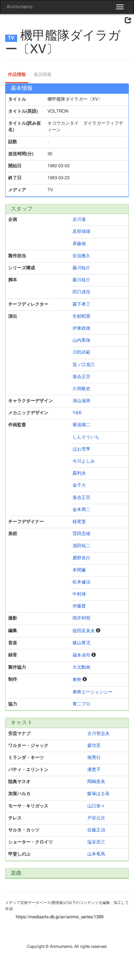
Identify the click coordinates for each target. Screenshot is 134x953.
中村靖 (79, 594)
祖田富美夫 (83, 631)
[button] (128, 20)
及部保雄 (81, 231)
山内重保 (81, 340)
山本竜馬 (96, 854)
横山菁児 (81, 643)
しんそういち (85, 437)
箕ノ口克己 (83, 365)
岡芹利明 (81, 618)
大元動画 (81, 667)
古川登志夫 (98, 733)
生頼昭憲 (81, 316)
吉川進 (79, 219)
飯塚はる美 (98, 794)
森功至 (94, 746)
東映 (76, 680)
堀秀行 (94, 758)
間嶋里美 (96, 782)
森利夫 (79, 473)
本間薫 (79, 570)
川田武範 (81, 352)
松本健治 (81, 582)
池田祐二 (81, 546)
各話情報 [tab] (43, 74)
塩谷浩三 (96, 842)
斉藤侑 (79, 244)
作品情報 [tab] (17, 74)
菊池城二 (81, 425)
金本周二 (81, 510)
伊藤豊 (79, 606)
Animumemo (19, 6)
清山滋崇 (81, 401)
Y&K (77, 413)
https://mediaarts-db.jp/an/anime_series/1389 (59, 917)
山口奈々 (96, 806)
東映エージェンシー (92, 692)
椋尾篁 (79, 522)
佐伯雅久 (81, 256)
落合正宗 (81, 377)
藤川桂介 (81, 268)
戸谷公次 (96, 818)
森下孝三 (81, 304)
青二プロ (81, 704)
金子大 (79, 485)
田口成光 (81, 292)
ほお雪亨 (81, 449)
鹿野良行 (81, 558)
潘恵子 (94, 770)
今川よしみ (83, 461)
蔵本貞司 (81, 655)
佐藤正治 (96, 830)
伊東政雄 (81, 328)
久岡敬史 (81, 389)
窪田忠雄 (81, 534)
